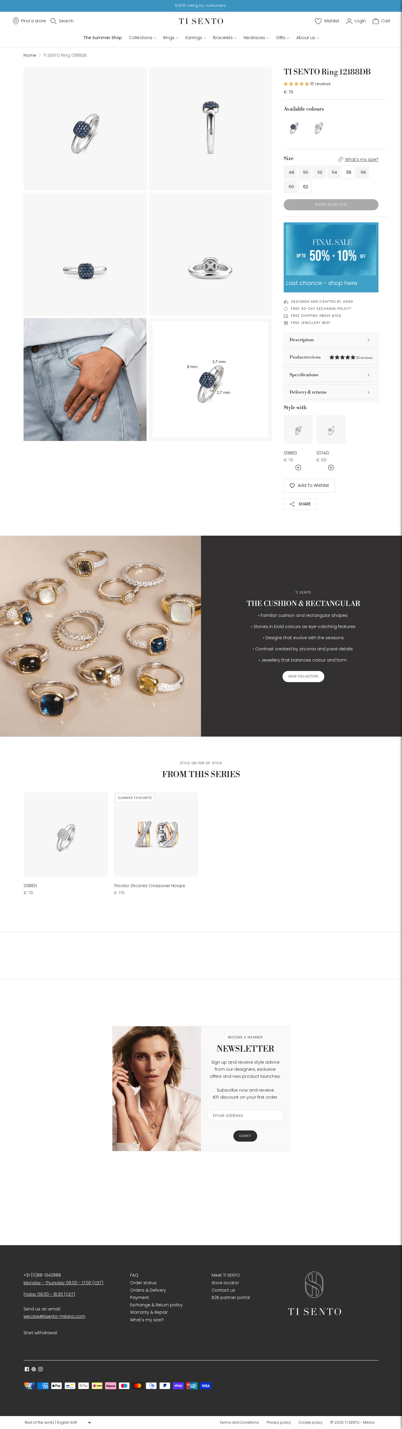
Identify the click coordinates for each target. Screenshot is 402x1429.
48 (291, 172)
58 (363, 172)
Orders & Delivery (148, 1290)
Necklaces (254, 38)
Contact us (223, 1290)
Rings (169, 38)
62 (305, 187)
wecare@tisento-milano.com (54, 1316)
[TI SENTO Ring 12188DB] (294, 126)
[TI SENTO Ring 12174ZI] (330, 429)
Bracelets (223, 38)
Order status (143, 1283)
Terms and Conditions (239, 1422)
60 (291, 187)
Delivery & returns (308, 392)
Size (289, 158)
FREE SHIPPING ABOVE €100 (316, 315)
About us (305, 38)
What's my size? (361, 159)
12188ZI (290, 453)
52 (320, 172)
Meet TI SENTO (226, 1275)
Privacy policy (279, 1422)
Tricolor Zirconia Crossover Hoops (149, 886)
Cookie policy (311, 1422)
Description (302, 340)
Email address (225, 1106)
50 (305, 172)
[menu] (58, 1422)
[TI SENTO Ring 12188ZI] (318, 126)
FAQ (134, 1275)
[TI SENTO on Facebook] (27, 1370)
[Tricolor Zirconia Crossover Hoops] (156, 834)
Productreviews (331, 357)
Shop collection (303, 676)
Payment (139, 1297)
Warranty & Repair (149, 1312)
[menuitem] (241, 1422)
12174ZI (322, 453)
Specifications (304, 375)
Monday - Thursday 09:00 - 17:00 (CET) (63, 1283)
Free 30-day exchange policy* (321, 308)
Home (30, 55)
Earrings (193, 38)
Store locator (225, 1283)
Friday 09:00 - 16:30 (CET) (49, 1294)
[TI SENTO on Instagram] (40, 1370)
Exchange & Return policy (156, 1305)
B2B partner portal (231, 1297)
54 (334, 172)
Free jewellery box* (311, 322)
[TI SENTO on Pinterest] (33, 1370)
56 (348, 172)
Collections (140, 38)
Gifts (280, 38)
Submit (245, 1136)
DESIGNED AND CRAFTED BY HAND (322, 301)
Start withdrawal (40, 1333)
